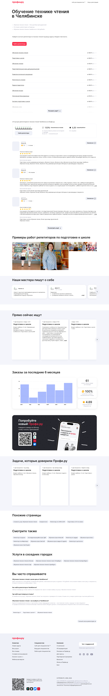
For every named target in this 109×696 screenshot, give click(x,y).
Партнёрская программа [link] (64, 657)
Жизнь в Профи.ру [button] (62, 662)
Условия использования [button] (19, 654)
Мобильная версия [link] (18, 659)
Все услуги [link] (15, 648)
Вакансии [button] (60, 659)
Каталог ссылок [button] (17, 657)
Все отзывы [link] (15, 651)
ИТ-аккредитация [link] (62, 648)
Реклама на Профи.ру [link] (63, 651)
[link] (19, 44)
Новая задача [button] (16, 646)
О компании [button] (60, 646)
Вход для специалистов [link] (41, 648)
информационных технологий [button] (65, 682)
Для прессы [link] (60, 654)
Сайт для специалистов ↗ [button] (42, 646)
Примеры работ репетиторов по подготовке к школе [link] (51, 237)
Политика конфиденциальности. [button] (73, 685)
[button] (91, 142)
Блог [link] (58, 665)
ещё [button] (83, 295)
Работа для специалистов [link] (42, 651)
